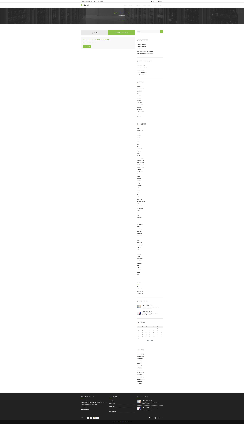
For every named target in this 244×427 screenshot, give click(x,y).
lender (138, 210)
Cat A (138, 142)
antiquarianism (140, 130)
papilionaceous (140, 224)
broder (138, 137)
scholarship (139, 242)
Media (138, 215)
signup (160, 1)
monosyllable (139, 217)
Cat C (138, 146)
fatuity (138, 187)
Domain (137, 5)
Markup (138, 212)
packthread (139, 219)
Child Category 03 (140, 162)
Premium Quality (143, 67)
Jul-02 (95, 32)
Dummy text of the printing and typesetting (145, 53)
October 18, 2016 (149, 308)
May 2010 (139, 98)
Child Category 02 (140, 160)
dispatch (138, 176)
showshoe (139, 247)
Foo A (138, 192)
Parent (138, 226)
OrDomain (121, 421)
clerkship (139, 169)
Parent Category (140, 228)
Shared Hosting (112, 403)
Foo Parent (139, 196)
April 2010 (139, 100)
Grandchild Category (141, 201)
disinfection (139, 174)
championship (140, 148)
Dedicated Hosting (112, 411)
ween (138, 265)
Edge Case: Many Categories (96, 40)
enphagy (138, 183)
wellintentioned (140, 270)
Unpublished (139, 260)
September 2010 (140, 88)
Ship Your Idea (143, 74)
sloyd (138, 249)
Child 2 (138, 155)
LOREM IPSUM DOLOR (141, 44)
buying (138, 139)
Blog (155, 5)
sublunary (139, 254)
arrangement (139, 132)
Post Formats (139, 233)
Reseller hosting (112, 406)
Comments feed (140, 291)
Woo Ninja (142, 65)
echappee (139, 178)
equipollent (139, 185)
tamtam (138, 256)
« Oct (138, 342)
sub (137, 251)
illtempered (139, 206)
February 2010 (140, 104)
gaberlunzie (139, 199)
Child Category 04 (140, 164)
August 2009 (139, 114)
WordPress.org (140, 293)
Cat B (138, 144)
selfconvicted (139, 244)
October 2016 (139, 86)
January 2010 (139, 107)
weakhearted (139, 263)
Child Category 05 (140, 167)
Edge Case (139, 180)
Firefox (138, 190)
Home (125, 5)
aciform (138, 128)
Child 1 (138, 153)
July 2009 (139, 116)
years (138, 274)
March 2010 (139, 102)
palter (138, 222)
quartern (138, 240)
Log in (138, 286)
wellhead (138, 267)
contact (160, 5)
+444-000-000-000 (99, 1)
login (154, 1)
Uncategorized (140, 258)
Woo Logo (142, 70)
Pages (149, 5)
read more (87, 46)
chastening (139, 151)
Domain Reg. (111, 400)
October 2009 (139, 109)
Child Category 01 (140, 158)
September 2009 (140, 111)
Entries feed (139, 288)
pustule (138, 238)
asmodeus (139, 135)
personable (139, 231)
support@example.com (87, 1)
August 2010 (139, 91)
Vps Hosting (111, 408)
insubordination (140, 208)
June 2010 (139, 95)
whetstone (139, 272)
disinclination (139, 171)
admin (144, 308)
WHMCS (144, 5)
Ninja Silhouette (143, 72)
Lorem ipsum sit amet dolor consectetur (145, 51)
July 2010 (139, 93)
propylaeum (139, 235)
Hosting (131, 5)
